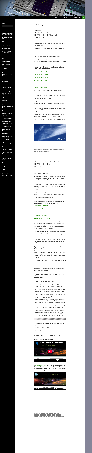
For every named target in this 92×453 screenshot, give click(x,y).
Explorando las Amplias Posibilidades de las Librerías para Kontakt (7, 34)
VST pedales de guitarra (6, 134)
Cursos (60, 17)
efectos (51, 413)
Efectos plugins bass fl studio (7, 118)
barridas (46, 413)
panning (58, 149)
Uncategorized (37, 30)
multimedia (53, 149)
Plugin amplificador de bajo (7, 123)
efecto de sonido (38, 149)
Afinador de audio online (6, 176)
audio (41, 413)
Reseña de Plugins (67, 17)
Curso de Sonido (77, 17)
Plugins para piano (5, 116)
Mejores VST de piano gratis (7, 113)
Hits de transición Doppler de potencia (43, 208)
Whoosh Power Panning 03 (40, 80)
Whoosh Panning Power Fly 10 (41, 71)
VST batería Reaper (5, 139)
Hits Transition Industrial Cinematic (42, 218)
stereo (36, 151)
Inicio (56, 17)
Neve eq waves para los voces (7, 155)
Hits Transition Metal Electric (40, 212)
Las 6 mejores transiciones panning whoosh (47, 35)
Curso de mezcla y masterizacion (10, 17)
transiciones (44, 416)
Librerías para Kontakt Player (7, 72)
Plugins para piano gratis (6, 115)
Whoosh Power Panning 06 (40, 87)
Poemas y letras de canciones (40, 145)
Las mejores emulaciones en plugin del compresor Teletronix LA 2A (7, 168)
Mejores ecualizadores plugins (7, 87)
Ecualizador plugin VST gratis (7, 91)
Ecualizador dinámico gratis (7, 156)
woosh (61, 416)
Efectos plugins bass (5, 119)
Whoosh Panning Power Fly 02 (41, 77)
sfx (63, 149)
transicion (42, 151)
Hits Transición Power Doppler (41, 205)
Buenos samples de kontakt (7, 54)
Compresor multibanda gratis (7, 173)
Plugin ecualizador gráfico (6, 85)
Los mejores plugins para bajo (7, 124)
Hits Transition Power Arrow (40, 215)
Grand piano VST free (6, 111)
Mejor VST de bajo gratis (6, 121)
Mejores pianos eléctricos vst (7, 104)
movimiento (46, 149)
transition (51, 416)
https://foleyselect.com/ (40, 365)
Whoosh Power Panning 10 (40, 84)
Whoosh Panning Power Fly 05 (41, 74)
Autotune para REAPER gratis (7, 175)
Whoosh (48, 151)
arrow (36, 413)
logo (59, 413)
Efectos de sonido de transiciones (46, 162)
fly (55, 413)
